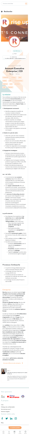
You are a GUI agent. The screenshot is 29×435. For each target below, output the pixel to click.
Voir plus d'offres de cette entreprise (12, 363)
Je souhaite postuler (15, 427)
